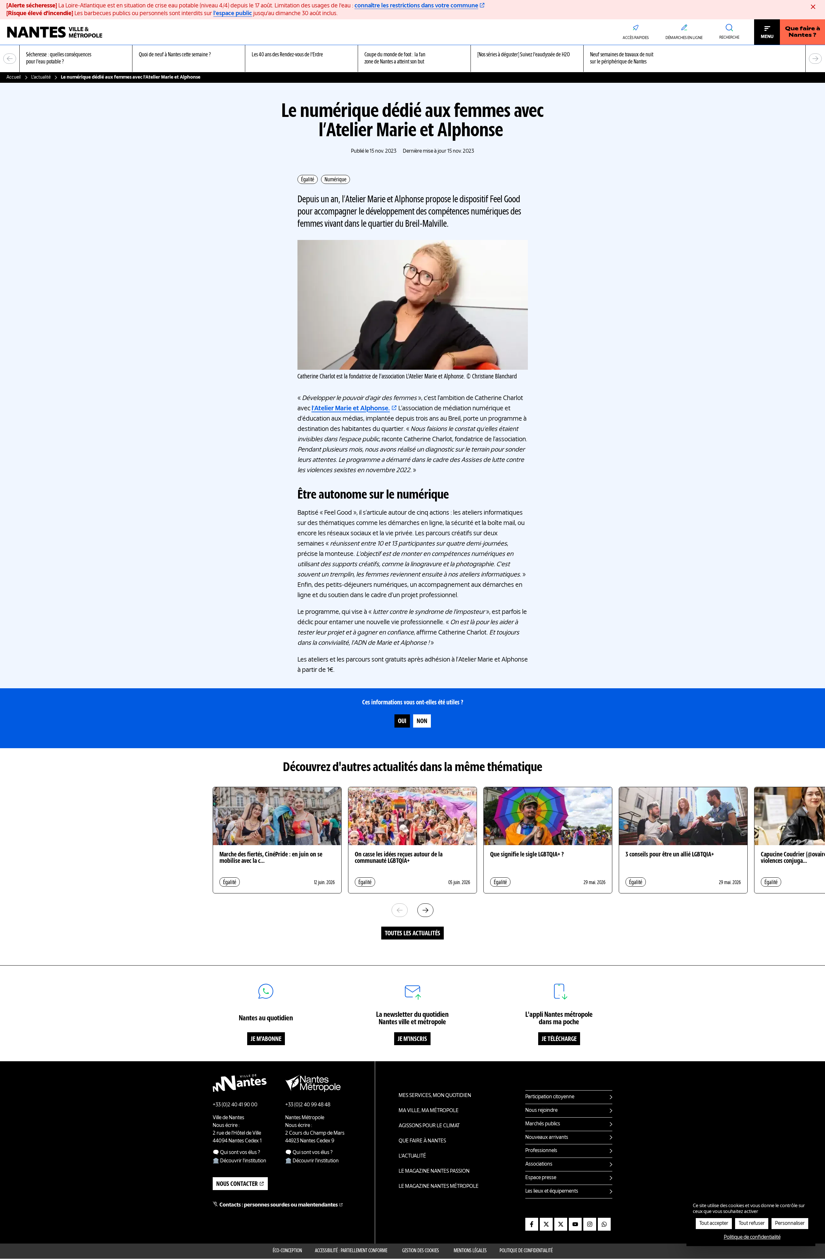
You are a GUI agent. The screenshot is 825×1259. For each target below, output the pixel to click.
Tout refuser (752, 1223)
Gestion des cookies (420, 1251)
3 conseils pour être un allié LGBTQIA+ (670, 855)
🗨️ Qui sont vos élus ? (236, 1152)
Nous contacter (237, 1184)
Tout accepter (713, 1223)
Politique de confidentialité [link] (752, 1237)
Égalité (307, 180)
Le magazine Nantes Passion (434, 1171)
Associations (538, 1164)
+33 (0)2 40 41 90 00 (235, 1105)
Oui (402, 721)
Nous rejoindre (541, 1110)
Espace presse (540, 1177)
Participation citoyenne (549, 1097)
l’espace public (232, 13)
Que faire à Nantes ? (802, 32)
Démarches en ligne (684, 38)
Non (422, 721)
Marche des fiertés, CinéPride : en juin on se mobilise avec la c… (270, 858)
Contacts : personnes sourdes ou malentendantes (278, 1205)
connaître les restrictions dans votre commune (416, 6)
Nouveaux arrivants (546, 1137)
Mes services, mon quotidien (435, 1095)
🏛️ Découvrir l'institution (239, 1161)
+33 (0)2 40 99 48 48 (307, 1105)
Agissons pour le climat (429, 1126)
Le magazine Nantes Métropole (439, 1186)
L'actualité (41, 77)
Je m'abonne (266, 1039)
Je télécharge (559, 1039)
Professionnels (541, 1150)
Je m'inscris (412, 1039)
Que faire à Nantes (422, 1141)
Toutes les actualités (412, 933)
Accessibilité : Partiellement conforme (351, 1251)
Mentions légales (470, 1251)
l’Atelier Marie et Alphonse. (351, 408)
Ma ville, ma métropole (429, 1110)
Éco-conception (287, 1251)
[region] (412, 58)
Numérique (335, 180)
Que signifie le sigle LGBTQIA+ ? (527, 855)
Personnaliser (790, 1223)
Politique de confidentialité (526, 1251)
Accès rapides (636, 38)
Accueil (13, 77)
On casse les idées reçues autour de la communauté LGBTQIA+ (398, 858)
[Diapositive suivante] (815, 58)
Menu (767, 36)
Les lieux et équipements (551, 1191)
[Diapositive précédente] (9, 58)
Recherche (729, 38)
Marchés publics (542, 1124)
